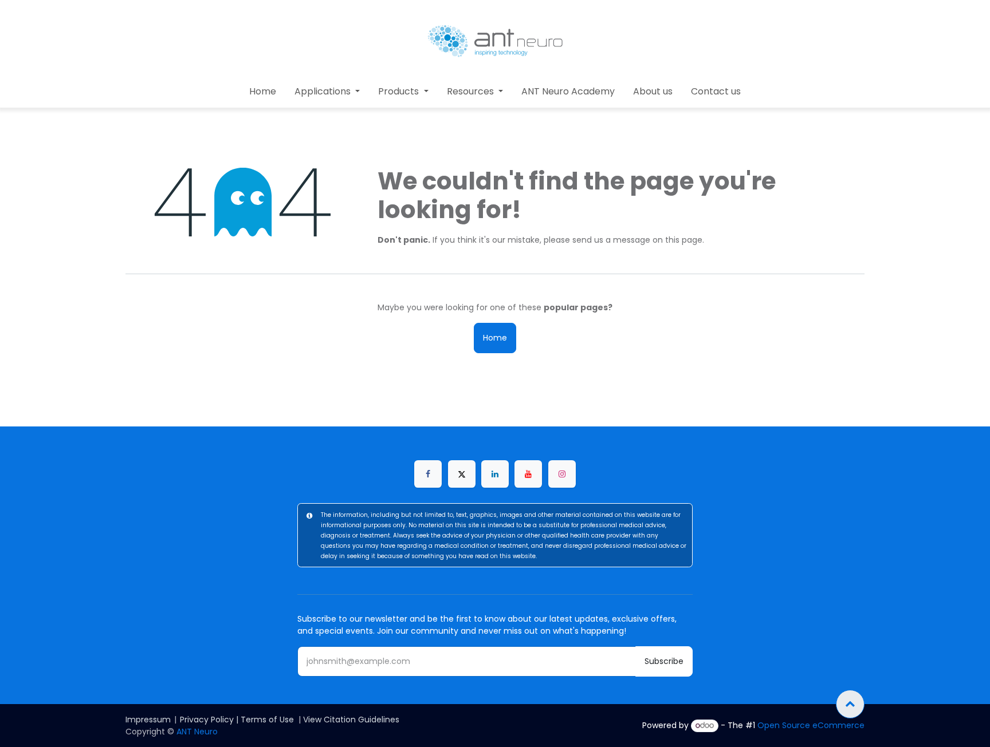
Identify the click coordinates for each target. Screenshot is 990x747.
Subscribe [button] (664, 661)
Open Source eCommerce (811, 725)
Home (495, 337)
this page (683, 240)
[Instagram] (562, 474)
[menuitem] (262, 92)
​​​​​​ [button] (850, 704)
